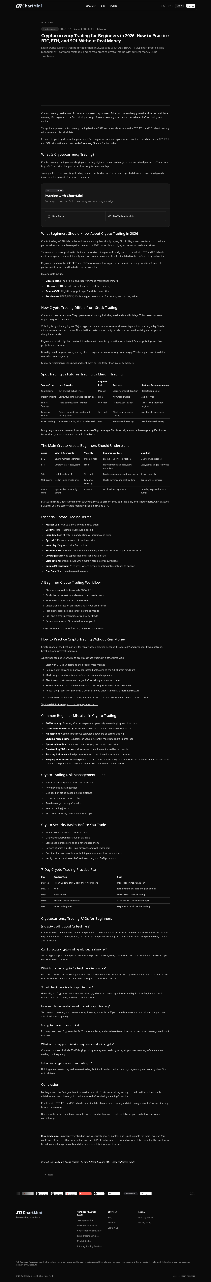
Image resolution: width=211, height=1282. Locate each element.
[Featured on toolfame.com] (151, 1193)
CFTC (74, 263)
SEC (69, 263)
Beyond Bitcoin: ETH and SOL (95, 1162)
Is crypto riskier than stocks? (60, 1025)
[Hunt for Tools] (17, 1193)
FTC (85, 263)
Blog (103, 5)
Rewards (113, 5)
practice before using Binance (85, 143)
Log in (179, 5)
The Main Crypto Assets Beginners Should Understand (85, 445)
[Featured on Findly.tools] (121, 1193)
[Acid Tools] (32, 1193)
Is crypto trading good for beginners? (66, 926)
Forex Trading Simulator (88, 1235)
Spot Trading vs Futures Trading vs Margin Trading (82, 374)
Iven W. (102, 29)
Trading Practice (85, 1220)
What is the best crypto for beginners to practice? (74, 968)
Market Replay (84, 1241)
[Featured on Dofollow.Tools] (136, 1193)
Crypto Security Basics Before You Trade (73, 824)
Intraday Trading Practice (89, 1246)
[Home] (29, 6)
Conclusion (50, 1084)
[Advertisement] (105, 82)
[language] (163, 6)
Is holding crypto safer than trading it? (66, 1063)
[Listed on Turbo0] (74, 1193)
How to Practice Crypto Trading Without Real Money (83, 639)
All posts (49, 22)
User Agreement (146, 1217)
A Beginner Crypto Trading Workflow (71, 582)
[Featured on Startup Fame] (46, 1193)
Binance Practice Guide (123, 1162)
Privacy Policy (144, 1222)
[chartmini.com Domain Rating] (106, 1193)
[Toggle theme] (170, 6)
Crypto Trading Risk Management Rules (73, 774)
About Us (112, 1222)
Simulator (90, 5)
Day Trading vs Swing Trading (64, 1162)
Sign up (190, 6)
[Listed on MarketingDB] (61, 1193)
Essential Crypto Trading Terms (66, 516)
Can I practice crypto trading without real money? (74, 949)
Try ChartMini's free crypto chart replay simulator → (69, 704)
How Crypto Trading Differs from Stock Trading (79, 307)
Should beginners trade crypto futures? (67, 987)
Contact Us (113, 1227)
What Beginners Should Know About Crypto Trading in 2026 (89, 233)
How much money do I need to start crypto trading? (75, 1006)
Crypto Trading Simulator (89, 1230)
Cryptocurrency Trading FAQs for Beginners (76, 918)
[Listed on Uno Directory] (89, 1193)
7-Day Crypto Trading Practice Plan (69, 869)
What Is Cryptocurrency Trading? (67, 154)
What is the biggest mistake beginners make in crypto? (77, 1044)
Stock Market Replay (87, 1225)
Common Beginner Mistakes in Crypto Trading (78, 715)
